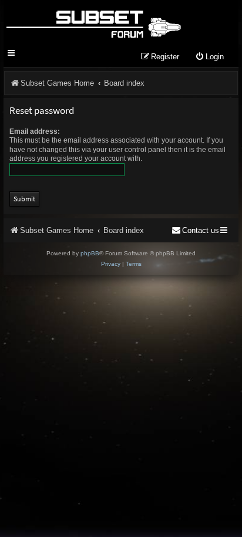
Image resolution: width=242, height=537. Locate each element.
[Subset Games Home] (93, 22)
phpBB (89, 253)
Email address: (34, 131)
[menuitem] (209, 57)
